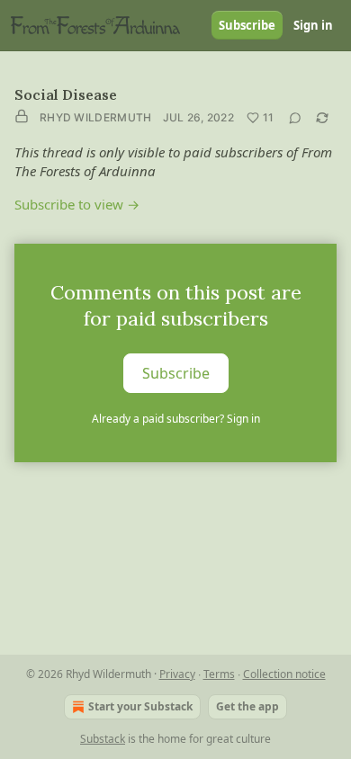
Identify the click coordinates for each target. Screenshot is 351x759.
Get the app (247, 706)
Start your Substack (140, 706)
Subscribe (247, 25)
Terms (219, 674)
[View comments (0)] (295, 118)
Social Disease (65, 94)
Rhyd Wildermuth (96, 117)
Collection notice (284, 674)
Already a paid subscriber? (176, 418)
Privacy (177, 674)
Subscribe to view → (77, 204)
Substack (102, 738)
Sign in (313, 25)
